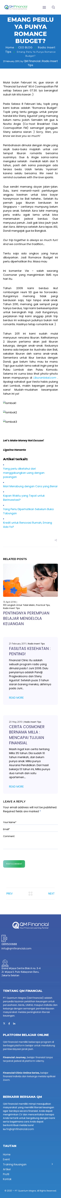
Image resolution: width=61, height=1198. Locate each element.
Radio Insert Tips (11, 608)
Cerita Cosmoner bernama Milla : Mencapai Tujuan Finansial (27, 735)
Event (6, 1159)
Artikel (7, 1169)
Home (10, 47)
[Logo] (15, 7)
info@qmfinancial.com (16, 948)
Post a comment (14, 864)
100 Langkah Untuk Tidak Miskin (19, 605)
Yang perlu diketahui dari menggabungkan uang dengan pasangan (23, 473)
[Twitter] (4, 1023)
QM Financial (32, 61)
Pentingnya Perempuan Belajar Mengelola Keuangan (26, 618)
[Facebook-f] (9, 1023)
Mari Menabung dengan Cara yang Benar (30, 486)
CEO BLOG (25, 47)
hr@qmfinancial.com (20, 1129)
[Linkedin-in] (14, 1023)
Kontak (7, 1179)
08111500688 (9, 944)
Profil (6, 1174)
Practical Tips (43, 605)
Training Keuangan (15, 1164)
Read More (16, 697)
